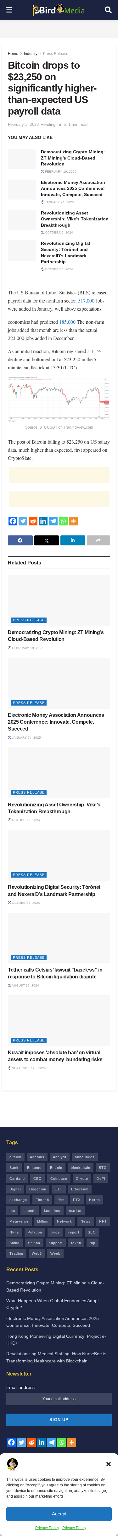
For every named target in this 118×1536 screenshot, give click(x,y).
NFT (103, 1221)
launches (52, 1211)
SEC (92, 1232)
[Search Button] (108, 10)
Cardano (17, 1178)
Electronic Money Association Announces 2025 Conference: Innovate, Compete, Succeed (73, 188)
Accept (59, 1513)
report (73, 1232)
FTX (77, 1200)
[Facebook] (12, 521)
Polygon (35, 1232)
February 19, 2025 (60, 171)
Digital (15, 1189)
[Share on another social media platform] (98, 540)
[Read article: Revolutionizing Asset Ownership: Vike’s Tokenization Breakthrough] (22, 220)
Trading (16, 1253)
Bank (14, 1167)
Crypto (82, 1178)
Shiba (14, 1243)
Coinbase (58, 1178)
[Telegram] (53, 521)
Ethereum (79, 1189)
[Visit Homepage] (58, 10)
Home (13, 54)
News (86, 1221)
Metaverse (19, 1221)
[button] (108, 1464)
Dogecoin (37, 1189)
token (76, 1243)
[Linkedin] (43, 521)
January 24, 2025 (59, 202)
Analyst (59, 1157)
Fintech (42, 1200)
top (92, 1243)
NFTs (14, 1232)
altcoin (15, 1157)
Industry (30, 54)
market (75, 1211)
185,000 (67, 321)
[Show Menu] (9, 10)
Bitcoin (56, 1167)
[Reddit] (33, 521)
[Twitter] (23, 521)
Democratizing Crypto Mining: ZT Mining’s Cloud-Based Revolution (73, 157)
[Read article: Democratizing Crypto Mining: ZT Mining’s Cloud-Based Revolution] (22, 159)
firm (61, 1200)
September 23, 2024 (28, 1068)
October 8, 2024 (58, 269)
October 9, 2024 (58, 232)
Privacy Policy (47, 1528)
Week (55, 1253)
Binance (34, 1167)
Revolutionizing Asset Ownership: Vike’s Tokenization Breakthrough (75, 219)
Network (64, 1221)
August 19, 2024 (25, 985)
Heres (94, 1200)
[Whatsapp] (63, 521)
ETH (59, 1189)
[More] (73, 521)
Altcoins (37, 1157)
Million (42, 1221)
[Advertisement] (59, 28)
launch (30, 1211)
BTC (103, 1167)
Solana (34, 1243)
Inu (12, 1211)
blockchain (80, 1167)
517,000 (86, 300)
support (56, 1243)
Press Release (55, 54)
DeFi (101, 1178)
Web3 (37, 1253)
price (55, 1232)
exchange (18, 1200)
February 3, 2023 (23, 124)
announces (85, 1157)
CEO (37, 1178)
